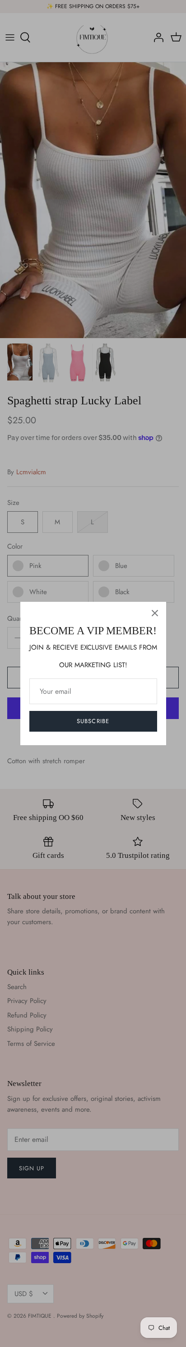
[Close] (155, 613)
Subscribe (93, 721)
